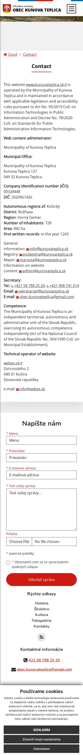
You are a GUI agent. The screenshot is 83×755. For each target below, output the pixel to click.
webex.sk (11, 363)
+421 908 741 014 (64, 285)
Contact (30, 54)
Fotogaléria (41, 620)
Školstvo (41, 609)
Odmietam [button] (41, 749)
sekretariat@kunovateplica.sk (43, 291)
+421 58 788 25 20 (29, 285)
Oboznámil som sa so (40, 564)
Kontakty (42, 626)
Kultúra (41, 614)
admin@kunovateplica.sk (43, 270)
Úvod (12, 54)
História (41, 603)
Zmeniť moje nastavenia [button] (41, 739)
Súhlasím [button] (41, 730)
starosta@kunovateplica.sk (43, 259)
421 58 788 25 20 (44, 660)
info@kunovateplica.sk (49, 248)
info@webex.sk (32, 388)
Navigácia (13, 9)
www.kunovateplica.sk (45, 84)
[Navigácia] (71, 8)
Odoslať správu (41, 579)
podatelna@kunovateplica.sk (48, 254)
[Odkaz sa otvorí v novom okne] (41, 637)
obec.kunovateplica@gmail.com (46, 296)
